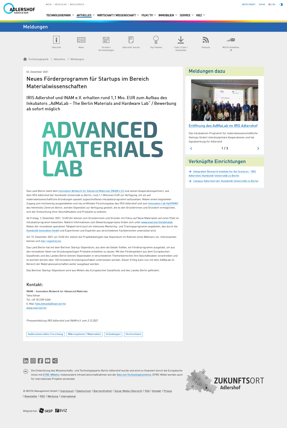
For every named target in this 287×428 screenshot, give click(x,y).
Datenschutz (83, 391)
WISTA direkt (248, 5)
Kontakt (156, 391)
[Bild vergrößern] (102, 149)
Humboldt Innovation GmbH (42, 230)
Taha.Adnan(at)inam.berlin (50, 304)
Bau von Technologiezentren (134, 375)
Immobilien (166, 15)
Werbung (53, 396)
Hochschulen (133, 334)
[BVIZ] (61, 411)
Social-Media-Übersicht (128, 391)
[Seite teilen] (55, 360)
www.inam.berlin (36, 308)
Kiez (199, 15)
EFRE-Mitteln (51, 375)
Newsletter (30, 396)
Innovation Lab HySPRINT (163, 203)
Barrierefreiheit (103, 391)
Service (185, 15)
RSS (42, 396)
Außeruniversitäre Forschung (45, 334)
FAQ (147, 391)
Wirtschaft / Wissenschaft (116, 15)
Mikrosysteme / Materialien (84, 334)
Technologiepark (58, 15)
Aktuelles (84, 15)
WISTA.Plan (61, 5)
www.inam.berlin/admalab (157, 222)
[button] (25, 360)
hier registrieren (51, 241)
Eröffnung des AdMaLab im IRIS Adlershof (223, 126)
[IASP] (46, 411)
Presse (168, 391)
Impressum (67, 391)
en (274, 5)
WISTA (49, 5)
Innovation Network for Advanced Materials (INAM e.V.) (91, 191)
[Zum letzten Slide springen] (191, 148)
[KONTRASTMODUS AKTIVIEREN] (281, 4)
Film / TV (147, 15)
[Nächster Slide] (258, 148)
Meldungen (77, 59)
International (68, 396)
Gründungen (113, 334)
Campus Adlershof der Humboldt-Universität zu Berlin (225, 181)
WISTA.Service (77, 5)
